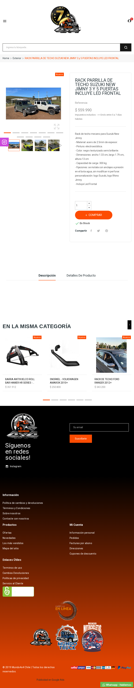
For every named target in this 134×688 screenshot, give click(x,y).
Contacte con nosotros (16, 518)
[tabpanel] (33, 103)
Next (65, 103)
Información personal (82, 532)
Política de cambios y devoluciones (23, 503)
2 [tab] (16, 133)
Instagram (15, 466)
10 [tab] (37, 137)
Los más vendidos (13, 543)
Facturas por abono (81, 543)
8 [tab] (20, 137)
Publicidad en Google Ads (50, 679)
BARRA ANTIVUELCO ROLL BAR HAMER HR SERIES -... (20, 381)
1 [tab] (7, 133)
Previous (1, 103)
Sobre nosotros (12, 513)
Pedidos (74, 538)
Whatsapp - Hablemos (118, 684)
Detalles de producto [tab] (81, 275)
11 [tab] (46, 137)
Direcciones (76, 548)
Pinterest (107, 230)
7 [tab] (59, 133)
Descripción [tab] (47, 275)
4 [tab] (33, 133)
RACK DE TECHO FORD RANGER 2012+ (107, 381)
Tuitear (99, 230)
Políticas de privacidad (16, 578)
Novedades (9, 538)
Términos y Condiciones (16, 508)
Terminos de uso (12, 567)
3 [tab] (24, 133)
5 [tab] (42, 133)
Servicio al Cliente (13, 583)
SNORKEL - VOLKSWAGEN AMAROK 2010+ (64, 381)
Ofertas (7, 532)
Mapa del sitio (11, 548)
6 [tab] (50, 133)
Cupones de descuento (83, 553)
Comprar (95, 215)
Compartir (91, 230)
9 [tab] (29, 137)
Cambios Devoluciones (16, 573)
